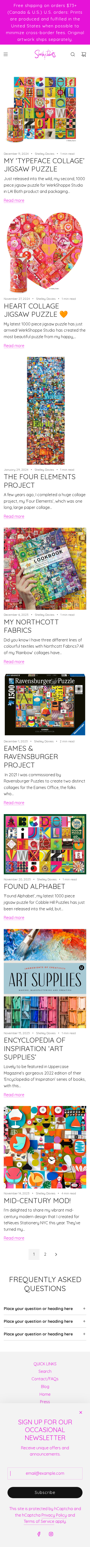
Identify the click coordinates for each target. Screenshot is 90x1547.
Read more (14, 200)
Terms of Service (39, 1521)
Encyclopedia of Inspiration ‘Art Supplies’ (35, 1048)
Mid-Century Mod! (37, 1200)
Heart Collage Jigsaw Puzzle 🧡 (36, 310)
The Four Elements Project (40, 480)
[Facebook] (39, 1534)
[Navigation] (5, 54)
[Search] (72, 54)
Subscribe (45, 1492)
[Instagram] (51, 1534)
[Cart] (83, 54)
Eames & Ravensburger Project (31, 756)
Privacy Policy (54, 1515)
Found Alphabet (34, 886)
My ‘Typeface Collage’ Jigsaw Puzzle (44, 164)
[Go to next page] (56, 1254)
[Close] (80, 1412)
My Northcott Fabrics (31, 626)
